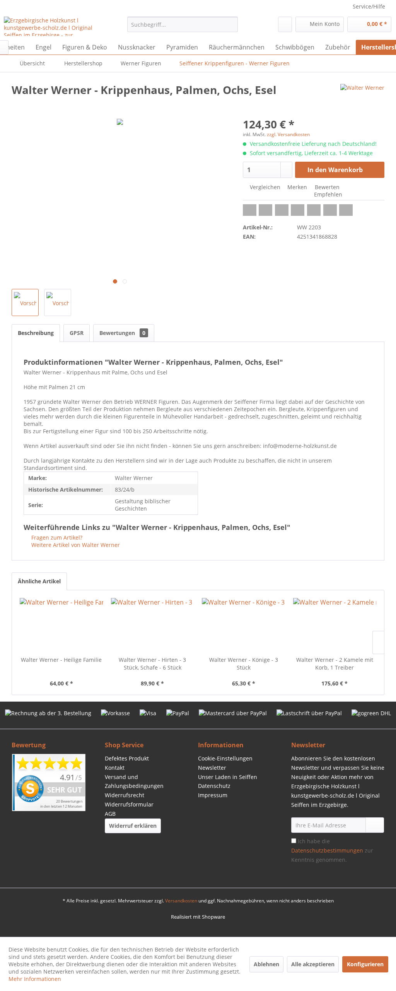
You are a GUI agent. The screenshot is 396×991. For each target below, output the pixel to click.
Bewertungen (122, 333)
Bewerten (326, 187)
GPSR (77, 333)
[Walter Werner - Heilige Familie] (61, 625)
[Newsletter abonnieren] (374, 825)
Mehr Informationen (35, 978)
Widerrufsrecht (124, 795)
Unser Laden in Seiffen (227, 777)
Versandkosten (181, 900)
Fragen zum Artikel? (56, 537)
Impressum (212, 795)
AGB (110, 813)
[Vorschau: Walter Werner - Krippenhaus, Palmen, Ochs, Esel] (25, 302)
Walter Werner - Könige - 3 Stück (243, 663)
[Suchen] (231, 24)
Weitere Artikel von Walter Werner (75, 544)
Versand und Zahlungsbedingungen (134, 781)
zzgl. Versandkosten (288, 134)
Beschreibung (36, 333)
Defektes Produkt (127, 758)
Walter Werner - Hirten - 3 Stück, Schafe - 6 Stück (152, 663)
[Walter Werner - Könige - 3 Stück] (243, 625)
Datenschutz (214, 785)
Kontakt (115, 767)
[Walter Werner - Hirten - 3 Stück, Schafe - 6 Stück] (153, 625)
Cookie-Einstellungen (225, 758)
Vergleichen (264, 187)
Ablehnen (266, 964)
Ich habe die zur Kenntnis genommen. (332, 850)
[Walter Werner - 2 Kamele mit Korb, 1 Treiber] (335, 625)
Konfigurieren (365, 964)
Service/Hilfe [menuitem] (369, 6)
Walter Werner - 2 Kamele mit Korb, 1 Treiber (334, 663)
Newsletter (212, 767)
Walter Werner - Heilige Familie (61, 659)
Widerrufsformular (129, 804)
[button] (249, 210)
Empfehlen (327, 194)
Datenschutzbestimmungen (327, 850)
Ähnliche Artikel (39, 581)
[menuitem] (182, 24)
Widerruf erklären (133, 825)
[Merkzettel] (285, 24)
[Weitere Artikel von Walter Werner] (362, 97)
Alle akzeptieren (313, 964)
